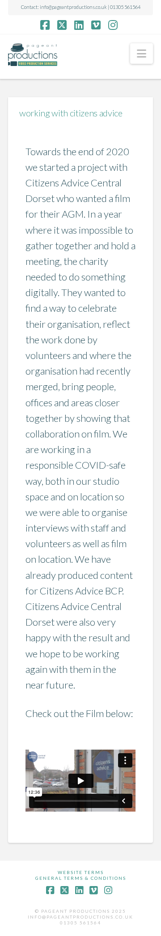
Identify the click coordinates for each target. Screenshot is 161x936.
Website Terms (81, 872)
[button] (141, 53)
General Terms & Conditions (80, 878)
